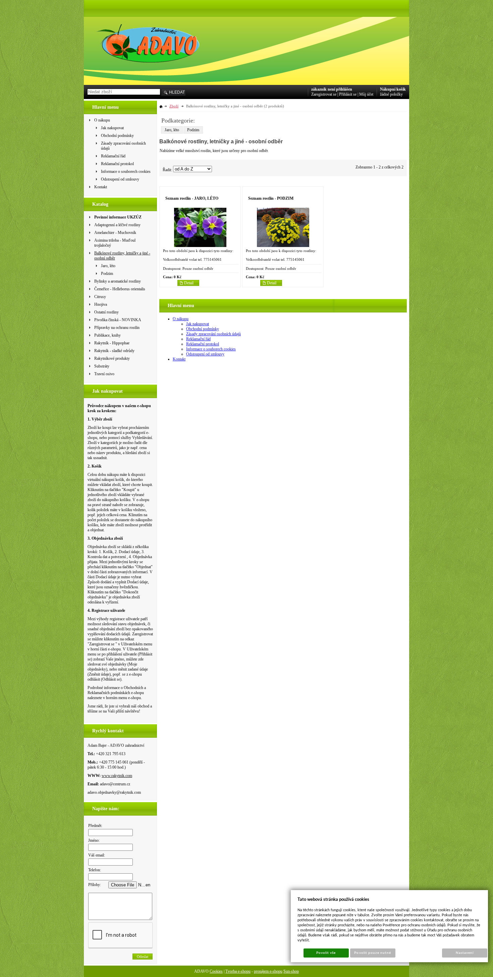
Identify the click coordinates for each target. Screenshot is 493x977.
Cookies (216, 971)
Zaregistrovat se (323, 94)
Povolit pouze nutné (372, 953)
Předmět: (95, 825)
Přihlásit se (348, 94)
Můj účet (366, 94)
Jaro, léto (172, 130)
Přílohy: (94, 884)
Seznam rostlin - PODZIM (270, 198)
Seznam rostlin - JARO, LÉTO (191, 198)
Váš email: (96, 855)
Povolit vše (326, 953)
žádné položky (391, 94)
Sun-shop (291, 971)
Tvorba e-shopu (238, 971)
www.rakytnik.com (117, 775)
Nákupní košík (393, 89)
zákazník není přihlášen (331, 89)
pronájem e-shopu (268, 971)
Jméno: (94, 840)
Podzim (193, 130)
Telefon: (94, 870)
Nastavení (465, 953)
